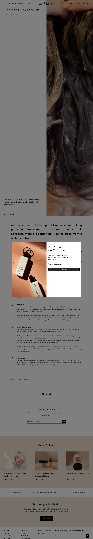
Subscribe (64, 269)
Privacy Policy (64, 274)
